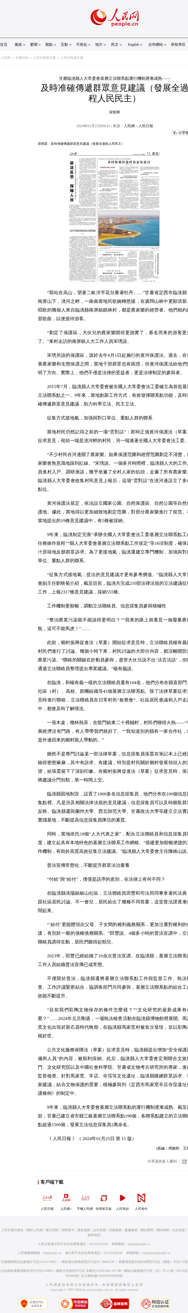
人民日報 (47, 1209)
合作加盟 (99, 1230)
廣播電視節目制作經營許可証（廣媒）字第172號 (153, 1262)
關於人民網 (35, 1230)
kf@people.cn (52, 1253)
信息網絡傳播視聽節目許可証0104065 (26, 1271)
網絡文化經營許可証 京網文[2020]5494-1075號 (88, 1271)
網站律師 (162, 1230)
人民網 (5, 57)
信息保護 (178, 1230)
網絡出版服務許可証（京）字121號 (149, 1271)
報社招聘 (52, 1230)
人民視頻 (122, 1209)
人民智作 (141, 1209)
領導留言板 (104, 1209)
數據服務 (131, 1230)
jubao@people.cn (139, 1244)
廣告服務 (83, 1230)
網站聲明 (147, 1230)
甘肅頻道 (21, 57)
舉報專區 (178, 44)
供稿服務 (115, 1230)
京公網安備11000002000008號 (102, 1276)
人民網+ (66, 1209)
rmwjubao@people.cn (156, 1253)
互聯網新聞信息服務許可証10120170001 (29, 1262)
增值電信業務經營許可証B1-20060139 (87, 1262)
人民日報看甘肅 (44, 57)
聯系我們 (94, 1235)
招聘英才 (67, 1230)
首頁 (3, 44)
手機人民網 (85, 1209)
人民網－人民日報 (138, 126)
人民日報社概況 (12, 1230)
